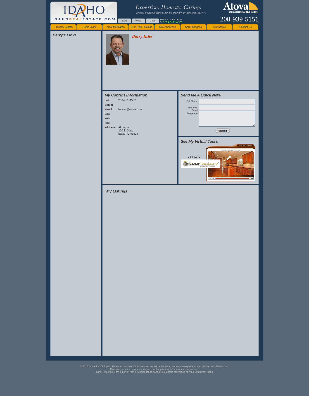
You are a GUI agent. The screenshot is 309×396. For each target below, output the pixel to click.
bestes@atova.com (130, 109)
